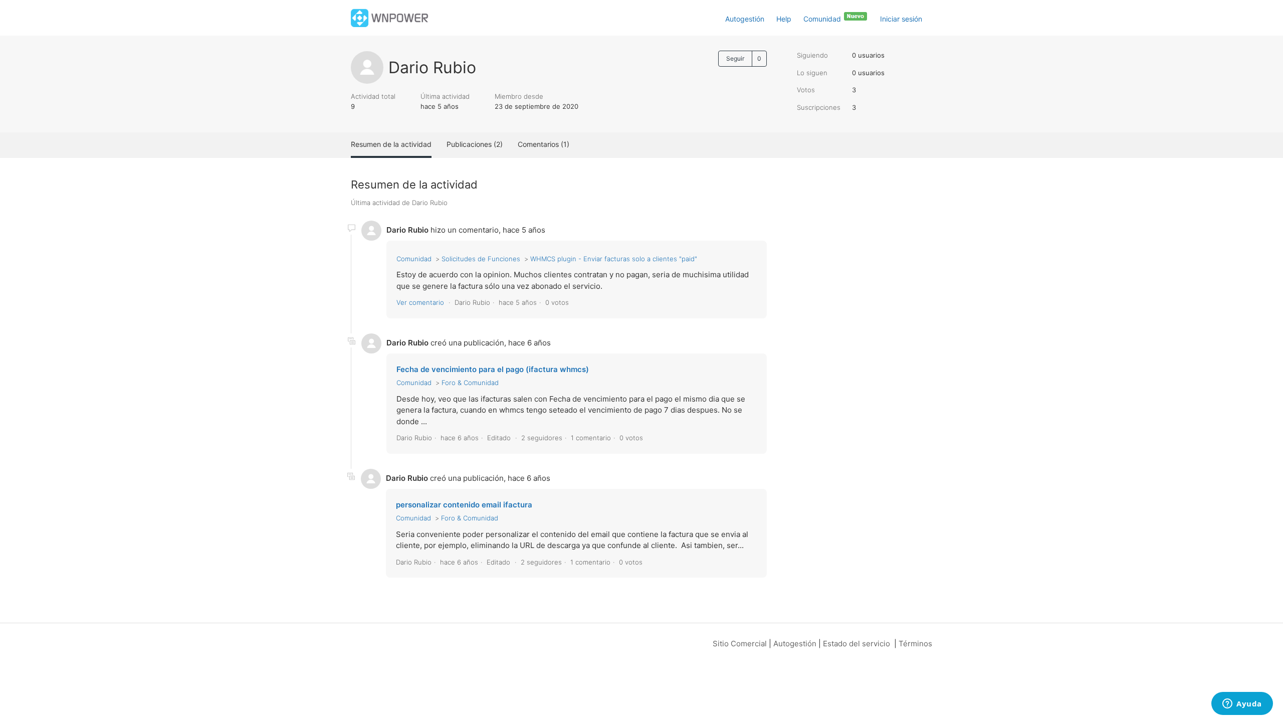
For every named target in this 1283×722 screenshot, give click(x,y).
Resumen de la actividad (391, 144)
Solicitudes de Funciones (481, 259)
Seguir (735, 58)
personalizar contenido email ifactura (464, 504)
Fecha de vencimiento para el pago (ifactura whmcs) (492, 369)
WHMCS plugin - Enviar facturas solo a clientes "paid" (613, 259)
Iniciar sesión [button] (901, 19)
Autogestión (744, 19)
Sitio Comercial (740, 643)
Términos (915, 643)
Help (783, 19)
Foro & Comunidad (470, 383)
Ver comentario (420, 302)
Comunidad (823, 19)
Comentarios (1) (543, 144)
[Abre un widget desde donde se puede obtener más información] (1242, 704)
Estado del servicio (856, 643)
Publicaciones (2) (475, 144)
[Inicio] (390, 17)
